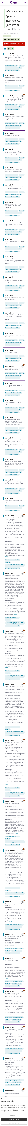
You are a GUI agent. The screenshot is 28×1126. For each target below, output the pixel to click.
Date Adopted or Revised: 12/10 (12, 70)
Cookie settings (14, 1115)
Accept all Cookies (14, 1119)
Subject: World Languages (11, 65)
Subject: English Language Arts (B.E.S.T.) (14, 924)
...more (6, 556)
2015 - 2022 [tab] (7, 36)
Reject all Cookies (14, 1123)
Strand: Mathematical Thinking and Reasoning (15, 565)
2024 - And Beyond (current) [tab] (11, 39)
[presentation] (7, 36)
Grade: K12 (21, 65)
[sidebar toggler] (2, 2)
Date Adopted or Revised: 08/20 (12, 568)
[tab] (5, 48)
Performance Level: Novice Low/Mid (13, 68)
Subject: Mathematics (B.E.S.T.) (12, 559)
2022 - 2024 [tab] (15, 36)
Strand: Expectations (16, 927)
